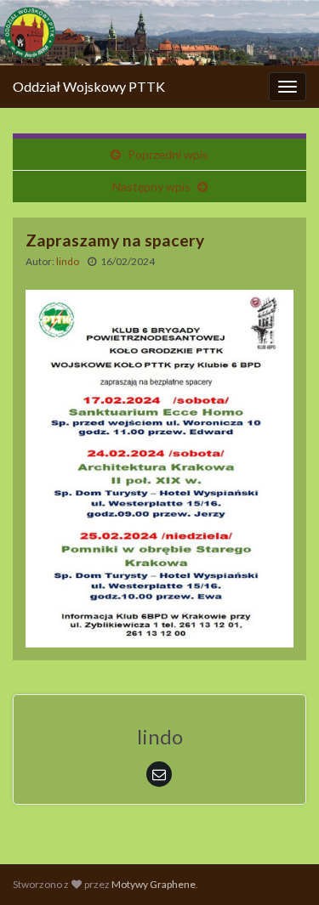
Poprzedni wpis (168, 154)
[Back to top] (280, 867)
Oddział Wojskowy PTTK (89, 86)
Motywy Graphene (153, 884)
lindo (67, 261)
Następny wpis (151, 186)
